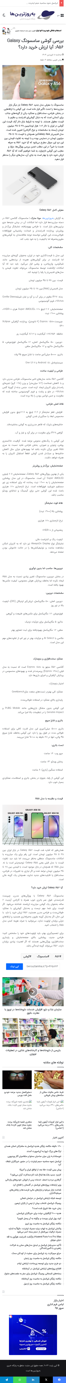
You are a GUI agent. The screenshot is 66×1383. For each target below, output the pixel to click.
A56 (57, 956)
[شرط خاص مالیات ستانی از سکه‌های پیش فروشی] (49, 1079)
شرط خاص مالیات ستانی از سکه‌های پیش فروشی (52, 1093)
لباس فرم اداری (55, 1304)
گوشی (26, 956)
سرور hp (59, 1308)
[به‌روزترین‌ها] (32, 15)
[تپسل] (4, 28)
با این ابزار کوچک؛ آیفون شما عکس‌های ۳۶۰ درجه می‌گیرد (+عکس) (51, 1125)
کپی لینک (14, 966)
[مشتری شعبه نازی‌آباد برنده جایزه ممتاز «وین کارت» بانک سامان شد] (17, 1109)
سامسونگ (42, 956)
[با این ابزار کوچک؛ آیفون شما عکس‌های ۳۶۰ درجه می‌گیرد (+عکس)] (49, 1109)
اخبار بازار (59, 1300)
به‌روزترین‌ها (48, 218)
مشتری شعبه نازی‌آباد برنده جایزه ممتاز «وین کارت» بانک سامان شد (19, 1125)
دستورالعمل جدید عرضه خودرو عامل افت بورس (18, 1093)
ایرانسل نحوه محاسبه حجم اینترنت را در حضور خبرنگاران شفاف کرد (30, 3)
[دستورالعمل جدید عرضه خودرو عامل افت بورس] (17, 1079)
